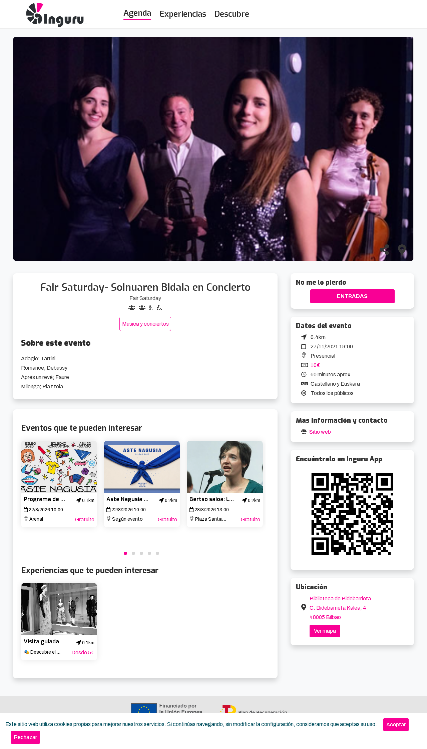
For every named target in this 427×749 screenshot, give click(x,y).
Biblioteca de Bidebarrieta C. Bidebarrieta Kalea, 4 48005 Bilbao (340, 608)
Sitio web (320, 432)
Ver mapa (325, 631)
